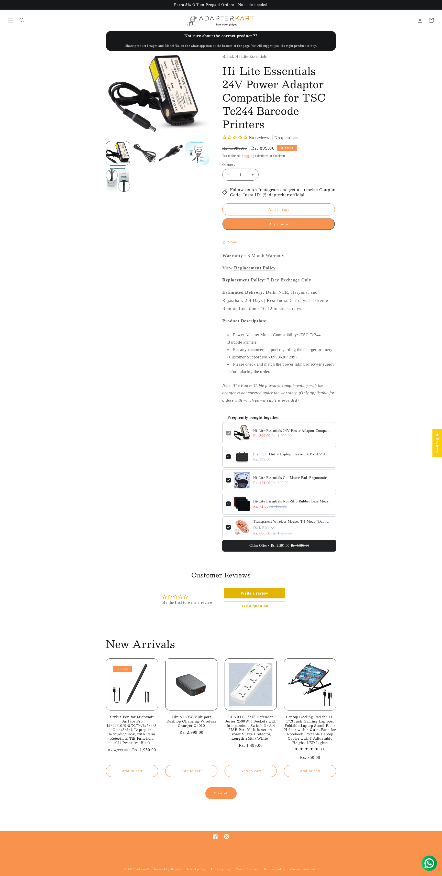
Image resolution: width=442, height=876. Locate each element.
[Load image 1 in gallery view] (118, 153)
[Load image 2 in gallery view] (144, 153)
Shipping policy (274, 869)
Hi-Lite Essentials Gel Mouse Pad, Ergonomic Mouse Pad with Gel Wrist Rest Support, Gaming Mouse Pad (292, 478)
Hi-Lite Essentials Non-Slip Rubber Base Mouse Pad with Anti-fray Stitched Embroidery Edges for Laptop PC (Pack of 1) (292, 501)
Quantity (228, 165)
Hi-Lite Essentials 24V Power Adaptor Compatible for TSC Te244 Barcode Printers (292, 431)
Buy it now (279, 224)
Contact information (303, 869)
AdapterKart (144, 869)
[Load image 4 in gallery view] (197, 153)
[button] (10, 20)
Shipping (248, 156)
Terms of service (247, 869)
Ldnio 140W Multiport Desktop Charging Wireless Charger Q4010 (191, 721)
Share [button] (232, 242)
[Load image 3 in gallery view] (171, 153)
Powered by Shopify (167, 869)
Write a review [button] (254, 593)
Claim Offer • (279, 546)
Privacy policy (221, 869)
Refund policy (196, 869)
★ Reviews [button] (437, 443)
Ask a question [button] (254, 606)
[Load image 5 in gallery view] (118, 180)
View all (221, 793)
